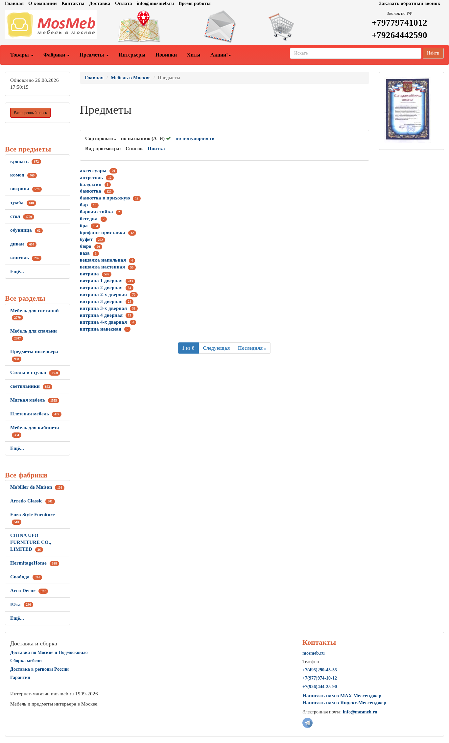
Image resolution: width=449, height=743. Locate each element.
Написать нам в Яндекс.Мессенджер (344, 702)
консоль (24, 257)
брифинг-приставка (102, 232)
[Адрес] (149, 26)
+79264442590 (399, 35)
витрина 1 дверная (101, 280)
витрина (24, 188)
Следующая (216, 348)
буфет (86, 239)
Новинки (166, 55)
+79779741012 (399, 23)
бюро (85, 246)
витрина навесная (100, 329)
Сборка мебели (26, 660)
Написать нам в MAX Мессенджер (341, 695)
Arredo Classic (31, 500)
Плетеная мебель (34, 413)
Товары (20, 55)
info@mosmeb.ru (155, 3)
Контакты (72, 3)
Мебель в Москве (131, 77)
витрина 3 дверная (101, 301)
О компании (42, 3)
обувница (25, 230)
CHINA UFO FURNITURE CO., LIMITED (30, 542)
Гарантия (20, 677)
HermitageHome (33, 563)
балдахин (91, 184)
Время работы (194, 3)
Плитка (156, 148)
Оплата (123, 3)
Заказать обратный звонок (409, 3)
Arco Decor (28, 590)
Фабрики (54, 55)
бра (84, 225)
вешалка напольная (103, 260)
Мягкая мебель (33, 400)
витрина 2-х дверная (103, 294)
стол (21, 216)
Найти (433, 53)
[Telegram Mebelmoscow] (307, 722)
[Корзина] (299, 26)
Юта (20, 604)
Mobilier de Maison (36, 487)
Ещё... (17, 271)
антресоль (91, 177)
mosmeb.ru (313, 653)
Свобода (25, 576)
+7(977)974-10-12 (319, 678)
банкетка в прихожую (105, 197)
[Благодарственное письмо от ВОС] (407, 109)
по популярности (195, 138)
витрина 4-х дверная (103, 322)
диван (22, 243)
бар (84, 204)
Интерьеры (132, 55)
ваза (85, 253)
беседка (89, 218)
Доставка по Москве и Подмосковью (49, 652)
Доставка (99, 3)
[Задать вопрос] (224, 26)
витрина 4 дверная (101, 315)
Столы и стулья (34, 372)
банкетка (90, 191)
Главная (14, 3)
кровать (24, 161)
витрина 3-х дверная (103, 308)
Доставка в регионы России (39, 669)
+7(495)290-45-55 (319, 669)
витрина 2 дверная (101, 287)
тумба (22, 202)
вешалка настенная (102, 266)
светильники (30, 386)
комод (22, 174)
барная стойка (96, 211)
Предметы (93, 55)
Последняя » (252, 348)
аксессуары (93, 170)
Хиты (194, 55)
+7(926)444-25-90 (319, 686)
